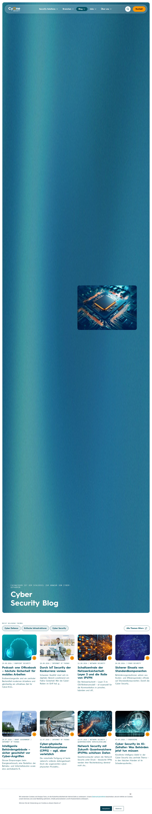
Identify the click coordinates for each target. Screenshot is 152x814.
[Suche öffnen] (128, 9)
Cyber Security (59, 628)
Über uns (105, 9)
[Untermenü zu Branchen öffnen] (73, 9)
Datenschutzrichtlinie (98, 797)
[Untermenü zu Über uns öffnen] (111, 9)
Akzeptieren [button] (106, 808)
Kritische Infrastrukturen (35, 628)
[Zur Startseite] (14, 10)
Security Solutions (47, 9)
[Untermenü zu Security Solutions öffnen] (57, 9)
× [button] (130, 793)
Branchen (67, 9)
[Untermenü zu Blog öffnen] (84, 9)
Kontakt (139, 9)
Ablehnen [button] (118, 808)
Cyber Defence (11, 628)
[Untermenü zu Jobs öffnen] (95, 9)
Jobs (92, 9)
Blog (80, 9)
